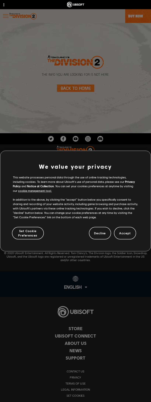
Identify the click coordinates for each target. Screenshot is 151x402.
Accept (125, 233)
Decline (100, 233)
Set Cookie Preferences (27, 233)
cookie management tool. (35, 190)
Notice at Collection (40, 186)
